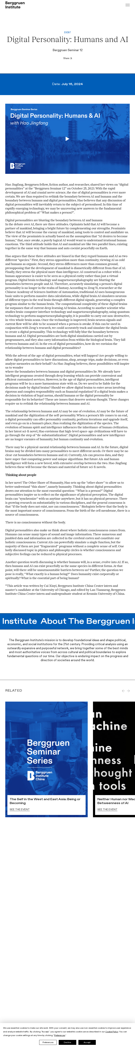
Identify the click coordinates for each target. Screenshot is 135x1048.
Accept (87, 1042)
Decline (67, 1042)
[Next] (128, 691)
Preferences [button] (59, 1035)
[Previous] (123, 691)
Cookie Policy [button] (111, 1031)
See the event (20, 809)
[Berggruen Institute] (15, 4)
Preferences (48, 1042)
